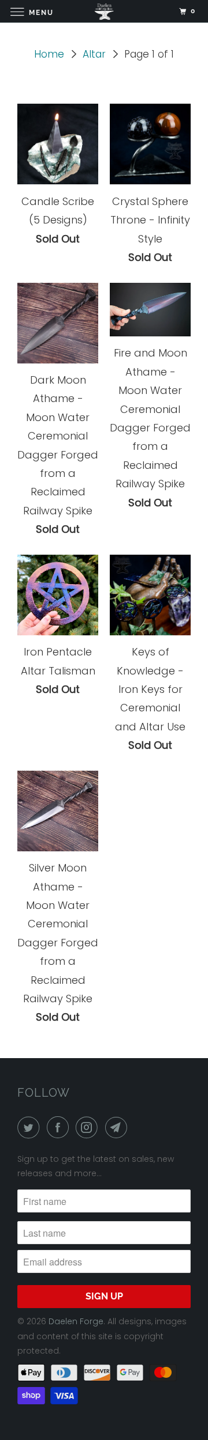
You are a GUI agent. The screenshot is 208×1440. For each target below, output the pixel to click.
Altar (94, 54)
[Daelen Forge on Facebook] (60, 1127)
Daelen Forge (76, 1321)
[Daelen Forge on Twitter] (30, 1127)
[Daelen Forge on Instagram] (89, 1127)
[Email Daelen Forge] (118, 1127)
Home (49, 54)
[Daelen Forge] (104, 11)
